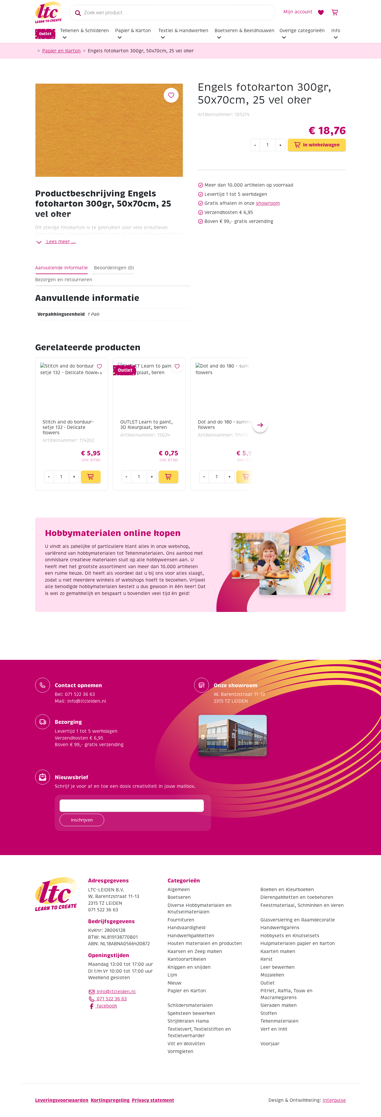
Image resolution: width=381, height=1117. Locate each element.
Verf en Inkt (274, 1029)
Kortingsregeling (110, 1100)
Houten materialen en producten (205, 943)
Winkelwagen (335, 12)
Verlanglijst (321, 12)
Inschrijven (82, 820)
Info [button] (335, 30)
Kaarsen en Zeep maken (195, 951)
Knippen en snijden (189, 967)
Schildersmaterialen (190, 1005)
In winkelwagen (321, 145)
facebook (106, 1006)
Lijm (172, 975)
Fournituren (181, 920)
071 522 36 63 (111, 999)
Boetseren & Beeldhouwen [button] (244, 30)
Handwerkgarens (279, 927)
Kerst (266, 959)
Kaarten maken (277, 951)
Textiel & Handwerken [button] (183, 30)
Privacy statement (153, 1100)
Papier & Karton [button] (133, 30)
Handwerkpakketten (191, 935)
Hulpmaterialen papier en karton (297, 943)
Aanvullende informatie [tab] (61, 268)
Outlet (45, 33)
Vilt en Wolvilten (186, 1043)
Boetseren (179, 897)
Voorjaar (269, 1043)
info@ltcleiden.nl (116, 991)
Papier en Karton (61, 51)
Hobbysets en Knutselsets (289, 935)
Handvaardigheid (186, 927)
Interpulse (334, 1100)
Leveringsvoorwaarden (61, 1100)
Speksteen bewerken (191, 1013)
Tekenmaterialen (279, 1021)
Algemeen (179, 889)
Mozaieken (272, 975)
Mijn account (298, 12)
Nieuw (175, 983)
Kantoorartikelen (187, 959)
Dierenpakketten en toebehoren (296, 897)
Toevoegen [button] (91, 477)
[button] (260, 425)
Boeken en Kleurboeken (287, 889)
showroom (268, 203)
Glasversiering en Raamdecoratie (297, 920)
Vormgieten (180, 1051)
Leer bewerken (277, 967)
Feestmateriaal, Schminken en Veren (302, 905)
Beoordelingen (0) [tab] (114, 268)
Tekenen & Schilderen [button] (84, 30)
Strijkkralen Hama (188, 1021)
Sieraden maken (278, 1005)
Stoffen (268, 1013)
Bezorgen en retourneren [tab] (63, 279)
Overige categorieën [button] (302, 30)
